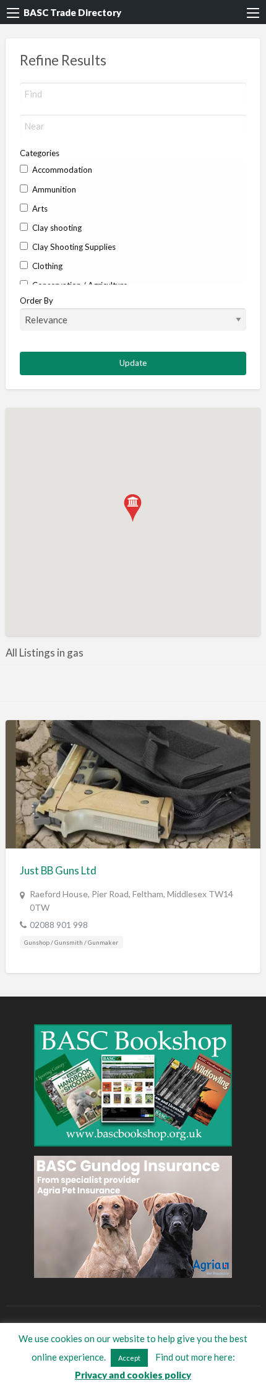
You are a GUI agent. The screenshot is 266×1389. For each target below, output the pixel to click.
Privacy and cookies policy (133, 1374)
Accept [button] (129, 1358)
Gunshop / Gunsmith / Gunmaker (71, 942)
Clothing (46, 266)
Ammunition (53, 189)
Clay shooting (56, 228)
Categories (39, 153)
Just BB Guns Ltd (58, 870)
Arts (39, 209)
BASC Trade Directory (72, 12)
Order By (36, 300)
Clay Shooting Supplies (73, 247)
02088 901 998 (59, 924)
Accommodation (61, 170)
